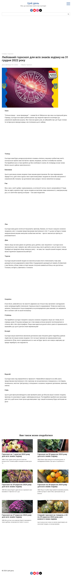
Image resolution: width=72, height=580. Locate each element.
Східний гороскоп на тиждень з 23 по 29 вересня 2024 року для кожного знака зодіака (53, 517)
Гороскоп (29, 64)
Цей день (33, 3)
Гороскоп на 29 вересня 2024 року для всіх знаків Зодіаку (17, 486)
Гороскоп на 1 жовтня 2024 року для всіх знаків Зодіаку (16, 455)
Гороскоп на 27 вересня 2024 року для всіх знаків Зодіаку (17, 516)
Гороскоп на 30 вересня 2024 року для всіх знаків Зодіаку (52, 455)
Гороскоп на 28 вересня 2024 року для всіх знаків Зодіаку (52, 486)
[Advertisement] (36, 34)
